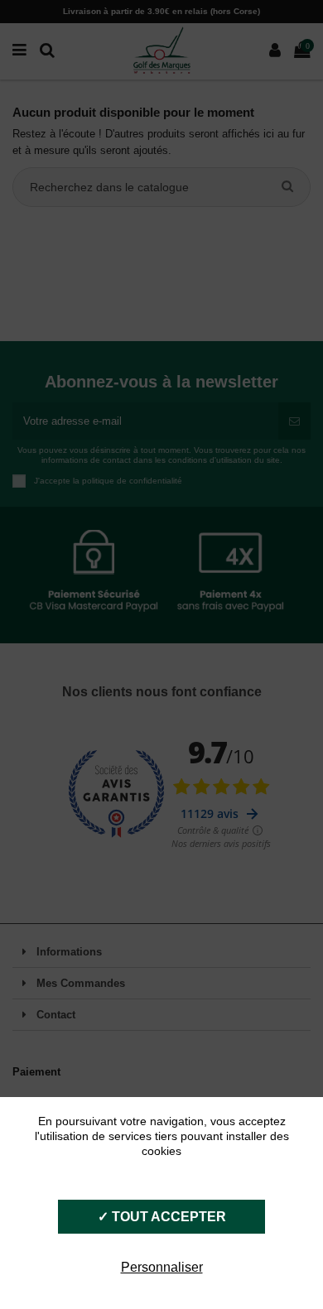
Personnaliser (162, 1267)
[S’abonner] (294, 421)
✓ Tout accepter (162, 1217)
